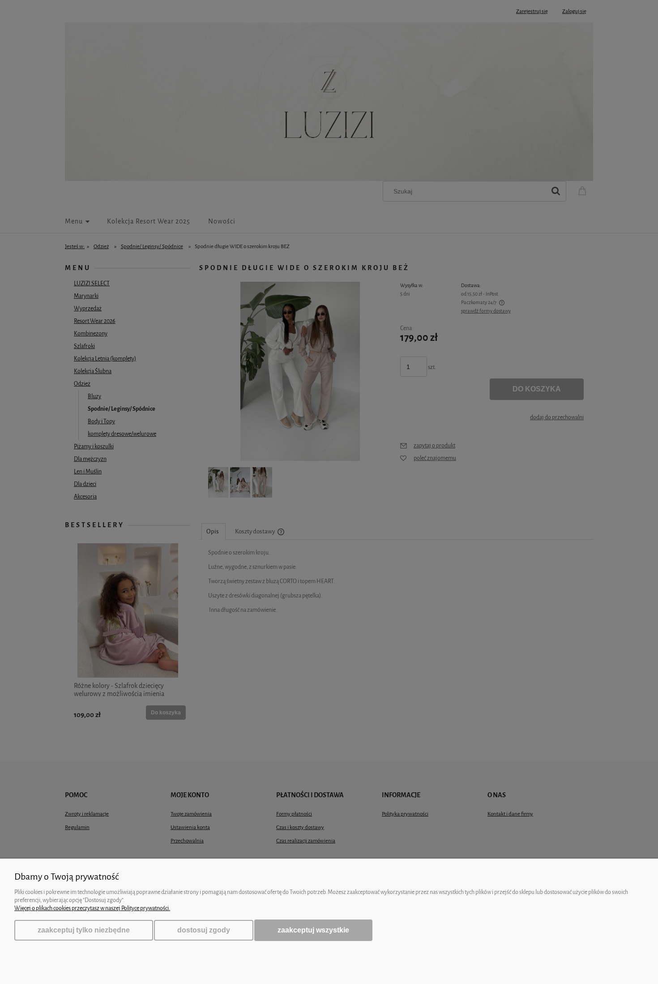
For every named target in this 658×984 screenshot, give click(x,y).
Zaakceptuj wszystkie (313, 930)
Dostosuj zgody (203, 930)
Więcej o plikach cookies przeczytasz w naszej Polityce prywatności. (92, 908)
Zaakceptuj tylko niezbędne (84, 930)
